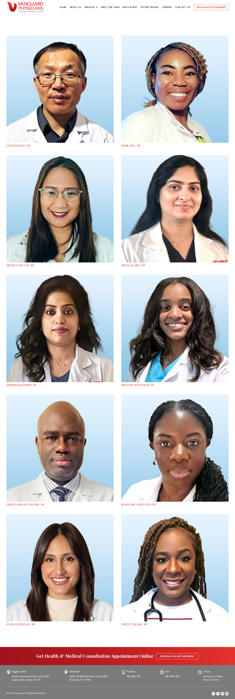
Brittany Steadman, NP (137, 385)
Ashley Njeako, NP (134, 624)
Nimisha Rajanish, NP (21, 385)
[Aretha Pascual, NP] (60, 157)
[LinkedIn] (222, 693)
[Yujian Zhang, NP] (60, 37)
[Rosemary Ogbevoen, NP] (175, 396)
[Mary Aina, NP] (175, 37)
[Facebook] (213, 693)
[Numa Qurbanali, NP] (60, 516)
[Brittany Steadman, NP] (175, 276)
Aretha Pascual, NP (20, 265)
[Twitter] (218, 693)
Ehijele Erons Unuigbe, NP (25, 504)
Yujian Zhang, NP (18, 145)
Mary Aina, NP (130, 145)
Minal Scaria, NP (133, 265)
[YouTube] (227, 693)
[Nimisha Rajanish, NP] (60, 276)
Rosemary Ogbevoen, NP (138, 504)
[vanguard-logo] (25, 7)
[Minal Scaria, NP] (175, 157)
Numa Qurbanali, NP (20, 624)
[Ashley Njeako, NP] (175, 516)
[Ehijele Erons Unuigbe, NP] (60, 396)
